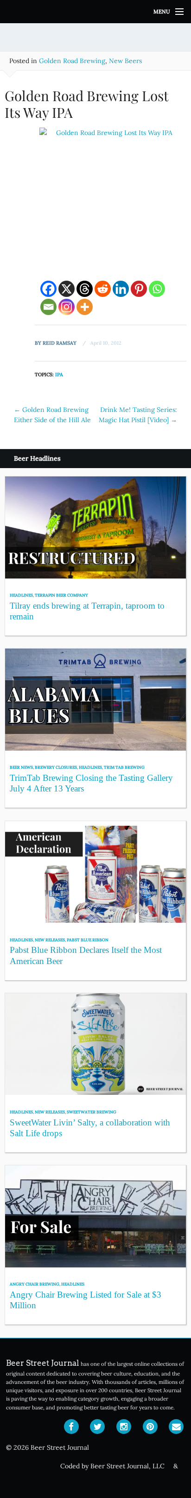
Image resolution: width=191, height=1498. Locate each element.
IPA (59, 374)
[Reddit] (103, 289)
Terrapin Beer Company (61, 595)
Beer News (21, 767)
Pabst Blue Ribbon (87, 939)
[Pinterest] (139, 289)
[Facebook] (48, 289)
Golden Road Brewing (72, 61)
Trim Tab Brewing (124, 767)
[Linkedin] (121, 289)
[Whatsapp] (157, 289)
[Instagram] (66, 307)
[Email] (48, 307)
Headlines (21, 595)
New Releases (50, 939)
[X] (66, 289)
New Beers (125, 61)
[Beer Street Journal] (95, 11)
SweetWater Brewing (91, 1111)
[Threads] (84, 289)
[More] (84, 307)
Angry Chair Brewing (34, 1283)
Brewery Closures (56, 767)
